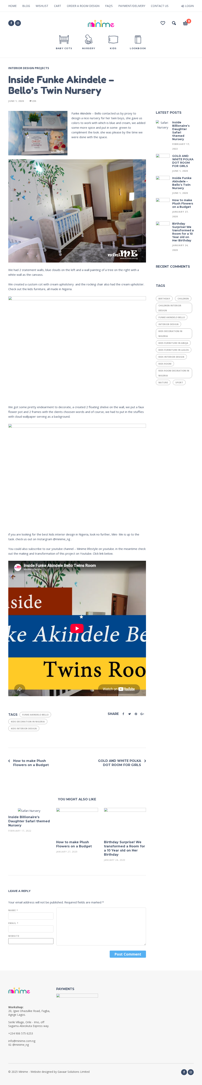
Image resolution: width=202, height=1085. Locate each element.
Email (13, 923)
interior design (168, 324)
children (183, 298)
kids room (164, 363)
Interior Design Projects (28, 68)
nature (163, 382)
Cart (57, 6)
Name (13, 910)
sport (179, 382)
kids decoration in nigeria (28, 721)
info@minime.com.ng (21, 1041)
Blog (26, 6)
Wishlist (42, 6)
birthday (164, 298)
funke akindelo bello (35, 714)
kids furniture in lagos (173, 349)
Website (13, 935)
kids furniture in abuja (173, 342)
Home (12, 6)
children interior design (169, 308)
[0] (185, 23)
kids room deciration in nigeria (173, 373)
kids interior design (24, 728)
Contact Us (159, 6)
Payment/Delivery (131, 6)
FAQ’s (109, 6)
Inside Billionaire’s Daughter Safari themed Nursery (29, 821)
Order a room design (83, 6)
